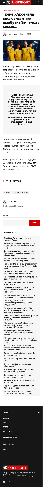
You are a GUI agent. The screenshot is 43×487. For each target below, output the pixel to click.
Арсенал (7, 192)
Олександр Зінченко (21, 192)
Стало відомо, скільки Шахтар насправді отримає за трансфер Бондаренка (18, 303)
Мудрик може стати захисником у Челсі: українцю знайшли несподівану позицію (20, 340)
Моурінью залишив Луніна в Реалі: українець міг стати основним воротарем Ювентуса (19, 325)
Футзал (6, 418)
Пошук (34, 223)
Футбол (16, 10)
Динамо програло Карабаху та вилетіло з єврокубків (17, 376)
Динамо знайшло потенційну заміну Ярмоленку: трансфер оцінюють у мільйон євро (19, 253)
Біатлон (6, 427)
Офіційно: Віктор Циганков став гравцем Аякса (18, 239)
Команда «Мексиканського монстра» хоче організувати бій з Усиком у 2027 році (20, 266)
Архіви (5, 450)
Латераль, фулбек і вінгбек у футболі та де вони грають (20, 354)
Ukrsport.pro (8, 444)
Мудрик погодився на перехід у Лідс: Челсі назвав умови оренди (20, 259)
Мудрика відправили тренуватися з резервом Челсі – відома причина (19, 296)
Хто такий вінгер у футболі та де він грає (19, 360)
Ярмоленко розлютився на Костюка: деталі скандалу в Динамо (20, 371)
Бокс (5, 422)
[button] (4, 2)
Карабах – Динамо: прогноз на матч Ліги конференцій (19, 387)
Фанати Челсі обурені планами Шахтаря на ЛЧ (17, 365)
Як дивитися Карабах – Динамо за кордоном (19, 381)
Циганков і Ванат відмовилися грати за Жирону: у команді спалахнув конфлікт (21, 318)
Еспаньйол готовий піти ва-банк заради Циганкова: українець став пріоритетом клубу (19, 348)
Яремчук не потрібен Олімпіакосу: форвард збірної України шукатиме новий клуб (19, 290)
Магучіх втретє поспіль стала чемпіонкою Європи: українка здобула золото (20, 333)
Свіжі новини (10, 232)
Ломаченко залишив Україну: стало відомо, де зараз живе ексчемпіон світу (19, 246)
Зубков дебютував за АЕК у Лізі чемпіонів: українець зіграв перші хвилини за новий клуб (18, 310)
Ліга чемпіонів (8, 10)
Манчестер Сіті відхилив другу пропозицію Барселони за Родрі (18, 392)
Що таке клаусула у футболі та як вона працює (18, 283)
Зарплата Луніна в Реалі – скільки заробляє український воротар (18, 272)
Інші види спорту (10, 437)
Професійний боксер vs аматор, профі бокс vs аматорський (20, 278)
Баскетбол (7, 431)
